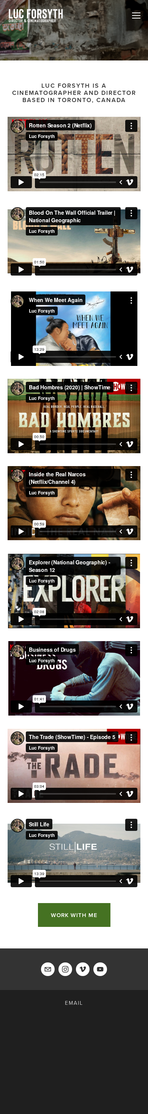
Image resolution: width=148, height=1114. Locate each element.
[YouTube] (100, 969)
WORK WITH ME (74, 915)
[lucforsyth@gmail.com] (48, 969)
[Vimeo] (83, 969)
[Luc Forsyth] (65, 969)
